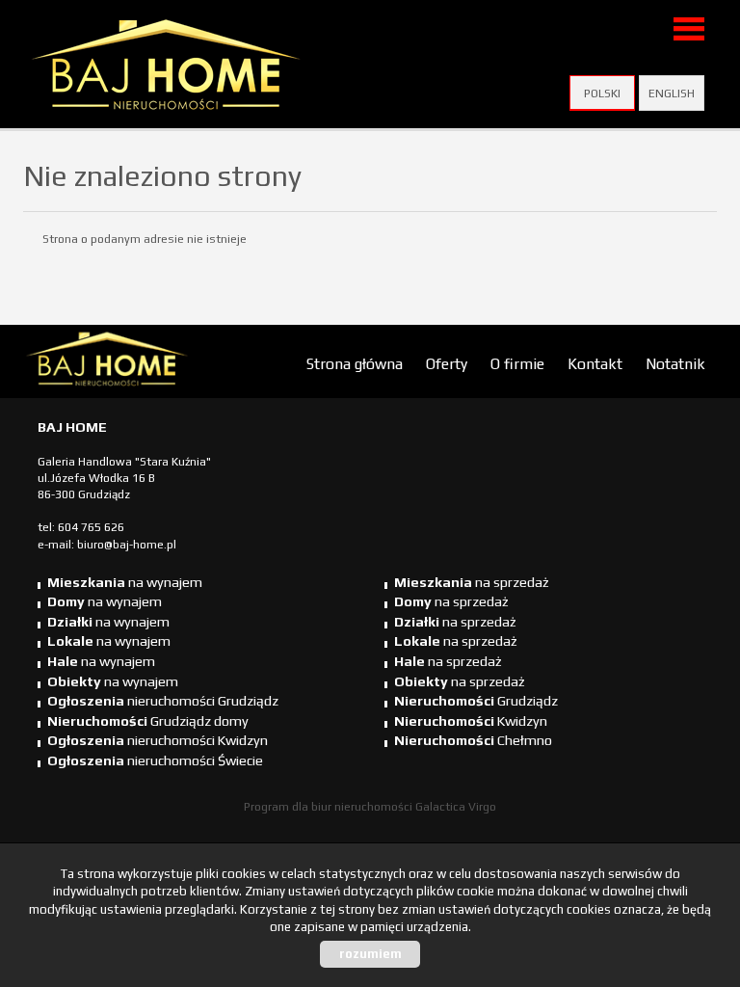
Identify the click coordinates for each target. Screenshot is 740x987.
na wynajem (124, 582)
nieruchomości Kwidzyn (157, 740)
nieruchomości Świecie (155, 760)
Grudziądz (476, 700)
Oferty (446, 363)
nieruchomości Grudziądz (162, 700)
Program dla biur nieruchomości (329, 807)
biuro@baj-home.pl (126, 544)
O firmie (517, 363)
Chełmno (473, 740)
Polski (602, 93)
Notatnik (675, 363)
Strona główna (354, 363)
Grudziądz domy (148, 721)
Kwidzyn (470, 721)
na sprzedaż (471, 582)
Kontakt (595, 363)
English (671, 93)
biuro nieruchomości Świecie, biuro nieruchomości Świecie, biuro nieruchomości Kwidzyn (172, 362)
